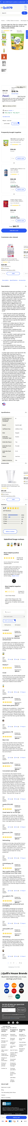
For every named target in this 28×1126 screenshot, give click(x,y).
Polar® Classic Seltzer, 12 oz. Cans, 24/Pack (17, 169)
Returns (3, 1038)
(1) (21, 523)
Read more (15, 576)
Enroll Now (15, 93)
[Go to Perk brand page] (6, 991)
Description (5, 280)
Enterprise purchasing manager (13, 1064)
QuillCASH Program (12, 1043)
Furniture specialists (13, 1069)
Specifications (14, 280)
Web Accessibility (5, 1097)
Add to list (7, 116)
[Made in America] (4, 404)
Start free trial (21, 96)
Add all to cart (14, 230)
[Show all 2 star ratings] (14, 521)
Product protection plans (13, 1074)
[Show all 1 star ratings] (14, 523)
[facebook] (17, 1022)
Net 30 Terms (14, 1050)
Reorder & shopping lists (22, 1035)
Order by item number (22, 1045)
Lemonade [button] (7, 123)
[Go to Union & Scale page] (10, 997)
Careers (3, 1095)
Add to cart (16, 1117)
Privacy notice (18, 1113)
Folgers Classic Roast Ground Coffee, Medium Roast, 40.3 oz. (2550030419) (16, 200)
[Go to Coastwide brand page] (14, 985)
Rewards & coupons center (22, 1050)
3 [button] (13, 962)
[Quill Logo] (8, 7)
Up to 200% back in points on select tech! (14, 2)
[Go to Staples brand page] (14, 991)
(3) (22, 521)
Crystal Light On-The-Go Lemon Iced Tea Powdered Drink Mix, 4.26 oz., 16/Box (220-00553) (17, 139)
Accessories (22, 280)
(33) (22, 517)
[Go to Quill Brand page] (6, 985)
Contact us (4, 1068)
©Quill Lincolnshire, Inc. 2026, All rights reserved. (12, 1108)
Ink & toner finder (22, 1039)
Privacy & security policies (3, 1064)
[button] (27, 2)
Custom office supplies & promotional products (14, 1054)
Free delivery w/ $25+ (10, 106)
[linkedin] (13, 1022)
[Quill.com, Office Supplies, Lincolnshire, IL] (6, 1104)
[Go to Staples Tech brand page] (21, 991)
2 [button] (10, 962)
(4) (22, 519)
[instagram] (8, 1022)
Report (24, 659)
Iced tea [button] (15, 123)
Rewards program (12, 1039)
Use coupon (21, 1010)
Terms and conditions (15, 1014)
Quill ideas (12, 1077)
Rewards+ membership (13, 1035)
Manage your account (4, 1041)
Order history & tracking (4, 1035)
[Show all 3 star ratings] (14, 519)
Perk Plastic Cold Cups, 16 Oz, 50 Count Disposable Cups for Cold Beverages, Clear (10, 485)
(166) (22, 515)
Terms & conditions (8, 1113)
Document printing (13, 1060)
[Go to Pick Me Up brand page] (21, 985)
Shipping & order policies (4, 1054)
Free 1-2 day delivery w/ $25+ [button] (9, 270)
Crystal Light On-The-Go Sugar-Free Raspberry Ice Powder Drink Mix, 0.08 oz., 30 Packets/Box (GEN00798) (10, 259)
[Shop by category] (1, 8)
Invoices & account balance (4, 1046)
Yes (10, 659)
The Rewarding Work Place (8, 1092)
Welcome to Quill (5, 1087)
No (16, 659)
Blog (2, 1089)
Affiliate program (12, 1080)
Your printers (22, 1042)
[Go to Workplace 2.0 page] (17, 997)
